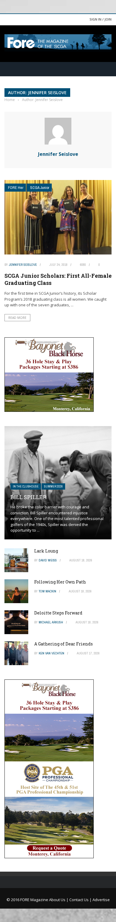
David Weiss (48, 560)
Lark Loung (46, 551)
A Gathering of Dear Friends (63, 644)
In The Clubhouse (26, 486)
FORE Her (15, 187)
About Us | (59, 899)
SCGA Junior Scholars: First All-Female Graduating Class (58, 279)
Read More (17, 318)
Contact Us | (81, 899)
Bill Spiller (28, 497)
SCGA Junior (39, 187)
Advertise (101, 899)
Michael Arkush (51, 622)
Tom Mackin (47, 591)
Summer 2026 (53, 486)
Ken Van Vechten (51, 653)
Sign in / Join (101, 19)
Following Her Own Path (60, 582)
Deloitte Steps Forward (58, 613)
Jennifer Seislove (58, 154)
